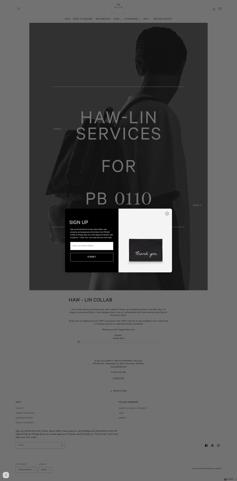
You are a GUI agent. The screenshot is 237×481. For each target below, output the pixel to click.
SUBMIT (91, 257)
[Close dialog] (167, 213)
